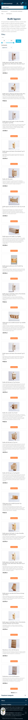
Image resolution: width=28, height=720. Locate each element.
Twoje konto (17, 3)
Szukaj (25, 7)
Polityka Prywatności (18, 718)
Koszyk (21, 2)
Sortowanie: (4, 45)
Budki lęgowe (9, 13)
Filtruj (18, 41)
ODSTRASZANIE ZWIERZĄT (16, 11)
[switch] (3, 714)
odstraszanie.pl (7, 3)
